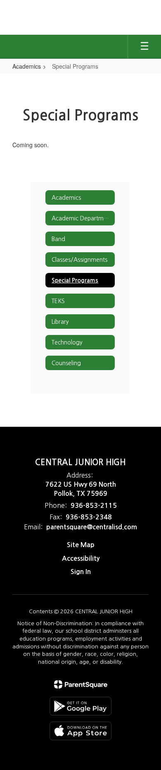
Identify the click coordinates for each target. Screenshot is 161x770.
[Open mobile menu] (144, 47)
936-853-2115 (94, 505)
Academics (26, 66)
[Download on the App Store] (80, 731)
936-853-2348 (89, 517)
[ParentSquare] (80, 684)
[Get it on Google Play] (80, 706)
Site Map (81, 545)
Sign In (81, 572)
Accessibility (80, 558)
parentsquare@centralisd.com (91, 527)
